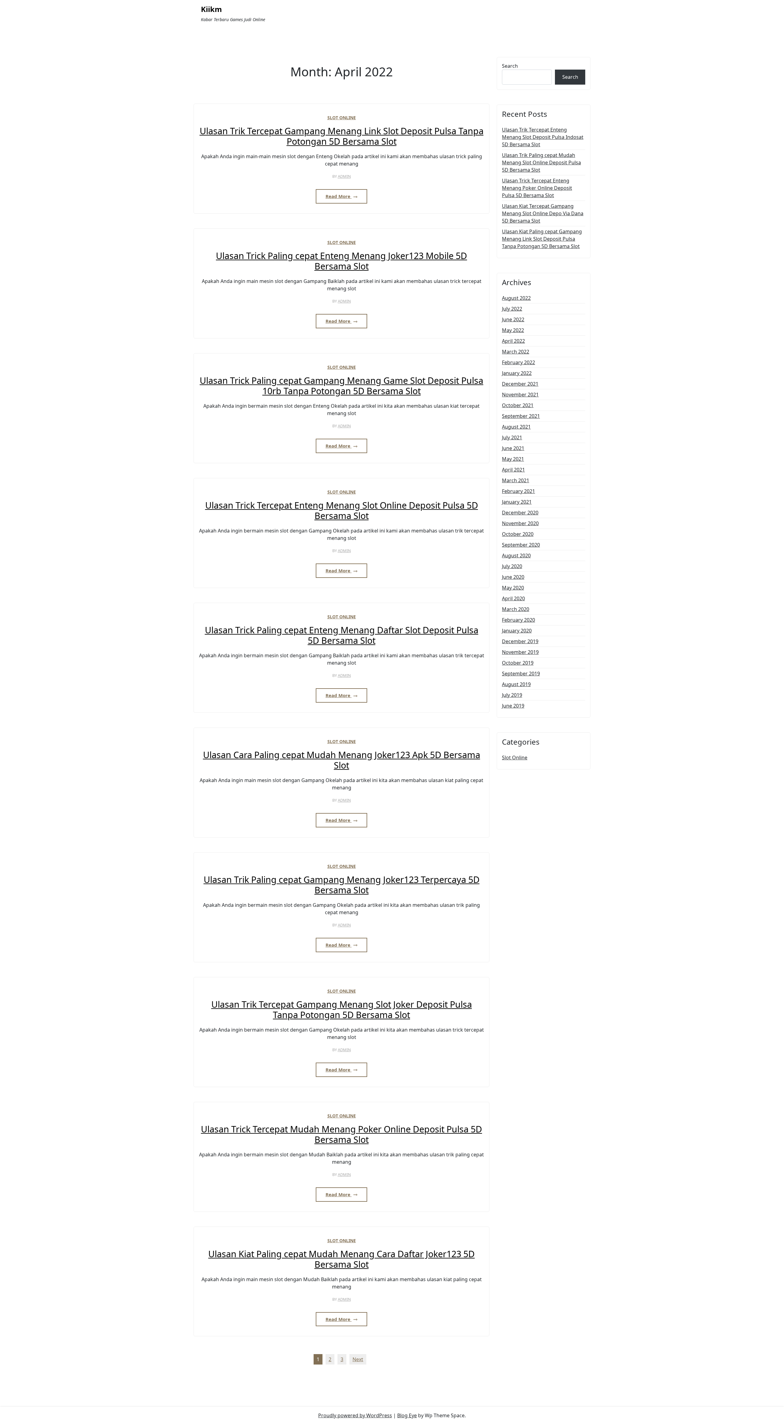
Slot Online (341, 117)
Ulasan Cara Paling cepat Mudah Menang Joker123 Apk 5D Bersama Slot (341, 760)
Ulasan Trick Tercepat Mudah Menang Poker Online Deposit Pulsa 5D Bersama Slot (341, 1134)
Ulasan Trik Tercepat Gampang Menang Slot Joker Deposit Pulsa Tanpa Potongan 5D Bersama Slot (341, 1009)
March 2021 (515, 480)
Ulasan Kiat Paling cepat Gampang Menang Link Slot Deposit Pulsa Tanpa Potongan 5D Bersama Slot (542, 239)
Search (510, 66)
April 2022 (513, 341)
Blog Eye (407, 1415)
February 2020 (518, 620)
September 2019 (521, 673)
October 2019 (517, 662)
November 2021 (520, 394)
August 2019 (516, 684)
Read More (339, 196)
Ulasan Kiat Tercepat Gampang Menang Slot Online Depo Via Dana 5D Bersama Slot (542, 213)
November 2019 (520, 652)
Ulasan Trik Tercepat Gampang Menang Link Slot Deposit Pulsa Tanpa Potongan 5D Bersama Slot (342, 136)
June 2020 (513, 577)
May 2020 (513, 587)
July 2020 (512, 566)
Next (357, 1359)
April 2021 (513, 469)
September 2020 (521, 544)
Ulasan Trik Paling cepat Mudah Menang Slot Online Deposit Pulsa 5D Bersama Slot (541, 162)
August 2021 (516, 426)
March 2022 (515, 351)
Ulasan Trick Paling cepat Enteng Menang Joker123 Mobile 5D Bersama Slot (341, 261)
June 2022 (513, 319)
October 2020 (517, 534)
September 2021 (521, 416)
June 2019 (513, 705)
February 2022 (518, 362)
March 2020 (515, 609)
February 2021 (518, 491)
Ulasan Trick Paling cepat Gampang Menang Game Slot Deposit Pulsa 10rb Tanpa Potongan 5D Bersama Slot (341, 385)
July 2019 (512, 695)
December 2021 (520, 383)
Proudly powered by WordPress (355, 1415)
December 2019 (520, 641)
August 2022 (516, 298)
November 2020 (520, 523)
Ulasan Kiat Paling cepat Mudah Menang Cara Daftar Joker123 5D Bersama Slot (341, 1259)
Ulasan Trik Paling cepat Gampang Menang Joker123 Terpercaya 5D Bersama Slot (342, 884)
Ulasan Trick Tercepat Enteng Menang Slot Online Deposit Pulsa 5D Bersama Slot (341, 510)
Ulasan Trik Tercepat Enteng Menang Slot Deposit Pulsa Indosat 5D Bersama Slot (542, 137)
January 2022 (517, 373)
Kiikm (211, 9)
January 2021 (517, 501)
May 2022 (513, 330)
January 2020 (517, 630)
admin (344, 176)
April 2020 (513, 598)
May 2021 (513, 459)
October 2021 (517, 405)
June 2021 (513, 448)
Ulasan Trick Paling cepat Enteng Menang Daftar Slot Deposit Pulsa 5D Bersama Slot (341, 635)
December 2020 (520, 512)
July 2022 (512, 308)
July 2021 (512, 437)
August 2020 (516, 555)
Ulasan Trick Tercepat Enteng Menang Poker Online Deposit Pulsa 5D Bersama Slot (537, 188)
